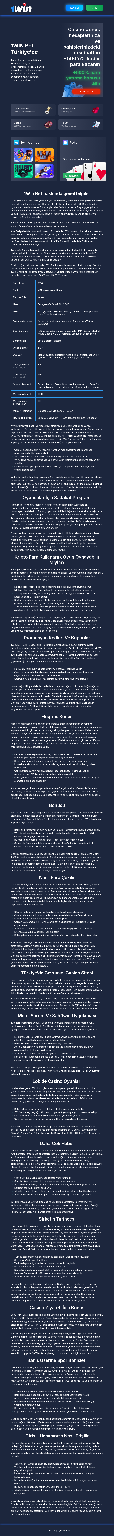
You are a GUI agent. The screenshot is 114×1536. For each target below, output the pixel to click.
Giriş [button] (94, 7)
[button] (72, 175)
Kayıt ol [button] (74, 7)
